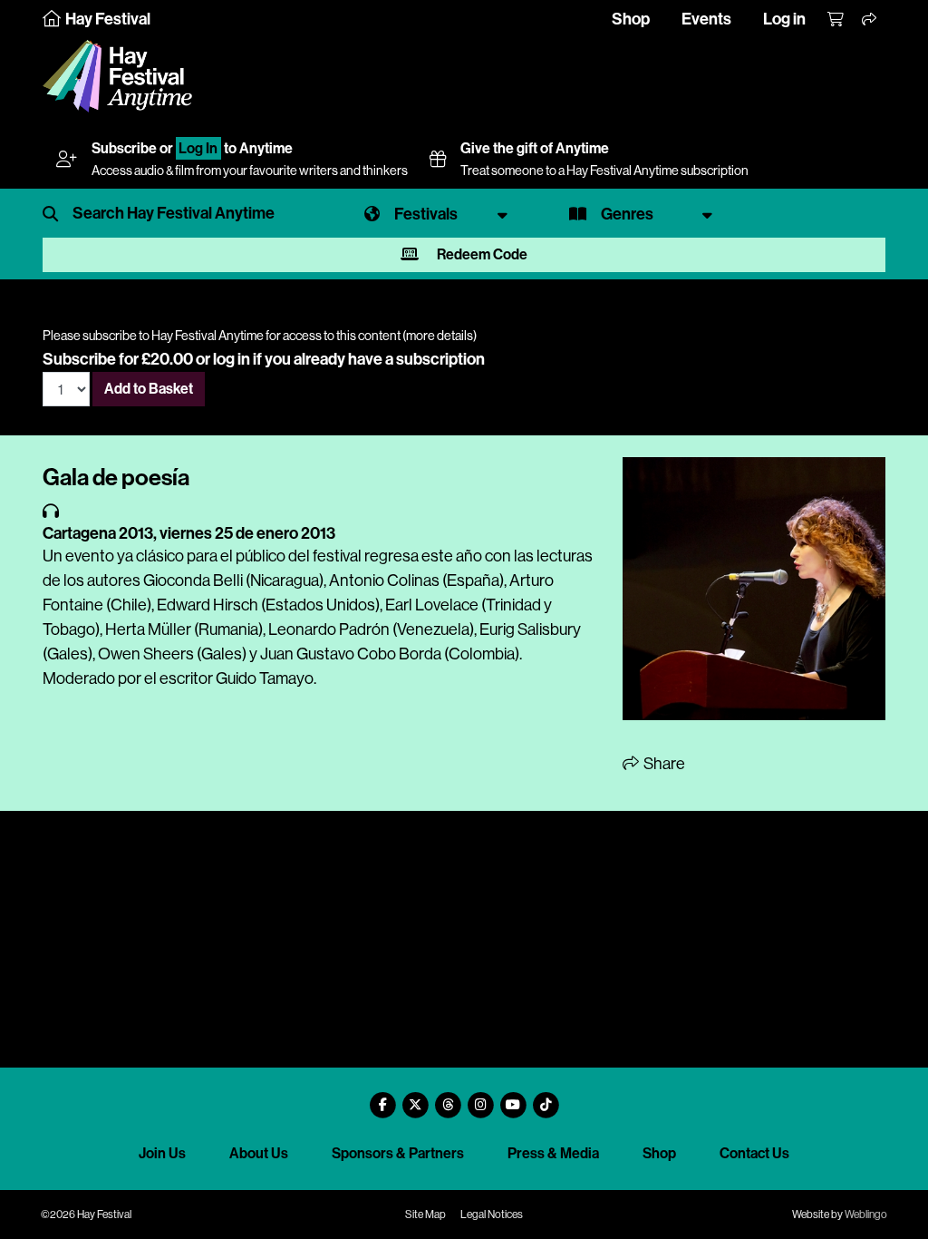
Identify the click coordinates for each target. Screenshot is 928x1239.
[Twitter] (415, 1098)
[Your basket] (836, 20)
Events (706, 19)
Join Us (162, 1153)
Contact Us (754, 1153)
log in (231, 359)
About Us (258, 1153)
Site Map (425, 1214)
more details (439, 335)
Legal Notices (491, 1214)
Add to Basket (148, 388)
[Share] (870, 20)
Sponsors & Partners (398, 1153)
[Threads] (447, 1098)
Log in (784, 19)
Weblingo (866, 1214)
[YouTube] (513, 1098)
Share (663, 764)
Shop (631, 19)
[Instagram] (480, 1098)
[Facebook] (382, 1098)
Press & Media (553, 1153)
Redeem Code (480, 254)
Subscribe (124, 148)
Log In (198, 148)
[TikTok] (545, 1098)
